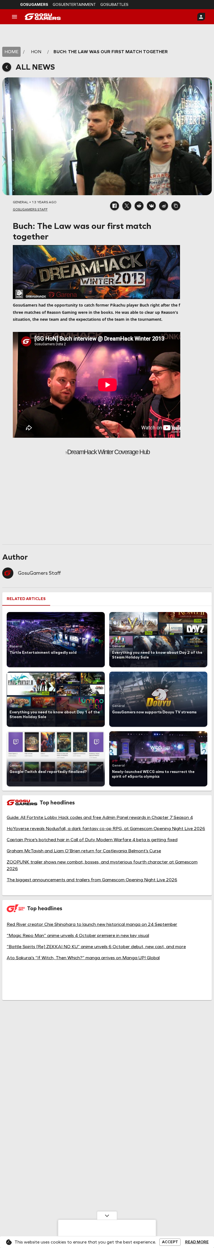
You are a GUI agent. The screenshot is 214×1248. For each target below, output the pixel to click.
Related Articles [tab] (26, 598)
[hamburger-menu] (14, 16)
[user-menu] (201, 17)
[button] (114, 205)
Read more (197, 1242)
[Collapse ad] (107, 1215)
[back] (6, 67)
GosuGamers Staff (39, 573)
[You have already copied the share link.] (175, 205)
